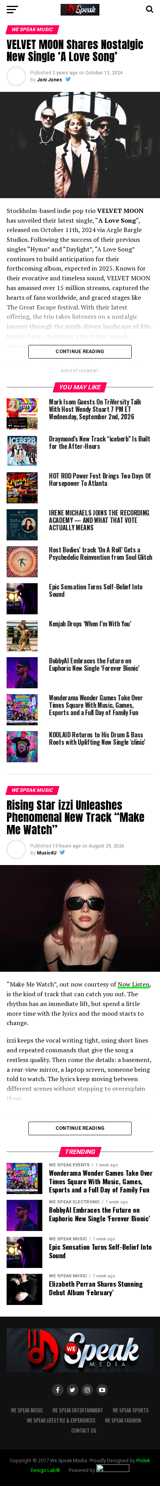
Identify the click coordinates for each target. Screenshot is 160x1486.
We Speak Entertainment (77, 1410)
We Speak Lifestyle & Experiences (61, 1420)
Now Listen (134, 984)
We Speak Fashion (123, 1420)
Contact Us (83, 1430)
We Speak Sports (131, 1410)
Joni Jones (49, 80)
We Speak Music (27, 1410)
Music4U (46, 853)
